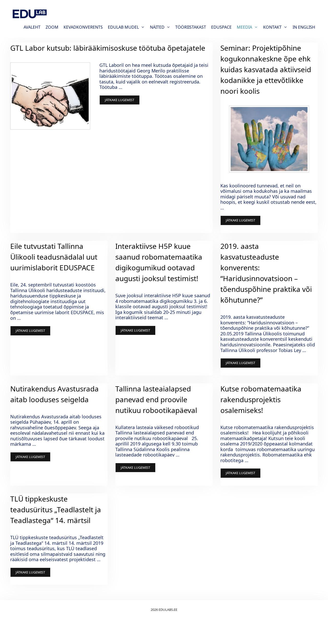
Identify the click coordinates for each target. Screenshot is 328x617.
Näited (157, 27)
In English (304, 27)
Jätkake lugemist (119, 100)
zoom (52, 27)
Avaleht (32, 27)
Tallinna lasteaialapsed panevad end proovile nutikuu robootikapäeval (156, 399)
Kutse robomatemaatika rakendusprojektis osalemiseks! (260, 399)
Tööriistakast (190, 27)
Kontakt (272, 27)
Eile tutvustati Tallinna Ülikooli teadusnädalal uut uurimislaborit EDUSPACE (53, 256)
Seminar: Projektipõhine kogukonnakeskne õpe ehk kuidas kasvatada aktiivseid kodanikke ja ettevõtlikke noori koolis (265, 69)
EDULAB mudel (123, 27)
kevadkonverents (83, 27)
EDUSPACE (221, 27)
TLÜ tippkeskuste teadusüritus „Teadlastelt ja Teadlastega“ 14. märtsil (55, 509)
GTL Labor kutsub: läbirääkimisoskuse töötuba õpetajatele (107, 48)
